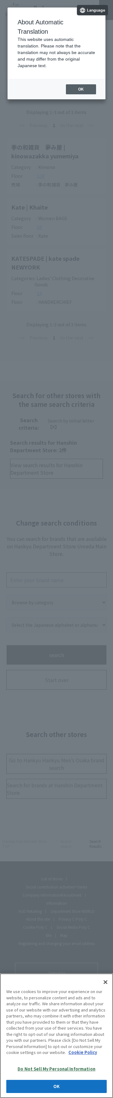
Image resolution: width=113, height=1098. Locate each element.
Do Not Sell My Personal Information (56, 1069)
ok (81, 89)
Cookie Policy (82, 1052)
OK (56, 1086)
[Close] (105, 982)
